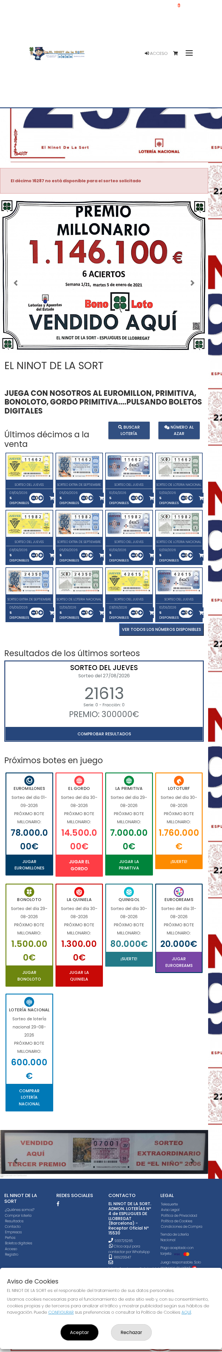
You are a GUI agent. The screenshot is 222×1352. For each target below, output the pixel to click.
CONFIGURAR (61, 1312)
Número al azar (181, 430)
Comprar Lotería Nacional (29, 1097)
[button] (15, 283)
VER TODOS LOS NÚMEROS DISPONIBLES (161, 629)
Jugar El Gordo (79, 865)
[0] (178, 53)
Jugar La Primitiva (129, 865)
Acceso (158, 53)
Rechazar (131, 1332)
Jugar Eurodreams (179, 962)
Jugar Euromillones (29, 865)
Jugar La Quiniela (79, 976)
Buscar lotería (130, 430)
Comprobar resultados (104, 734)
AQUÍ (186, 1312)
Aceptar (79, 1332)
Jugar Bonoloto (29, 976)
